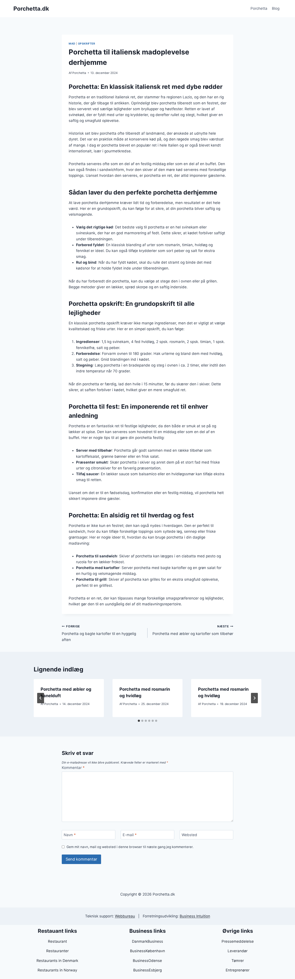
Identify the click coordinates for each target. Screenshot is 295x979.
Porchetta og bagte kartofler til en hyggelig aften (99, 633)
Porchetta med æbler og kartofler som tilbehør (192, 630)
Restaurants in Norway (57, 970)
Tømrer (238, 960)
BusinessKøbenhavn (147, 951)
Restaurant (57, 941)
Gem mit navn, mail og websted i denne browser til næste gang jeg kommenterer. (130, 847)
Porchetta (259, 8)
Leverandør (237, 951)
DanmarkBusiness (147, 941)
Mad (72, 43)
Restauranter (57, 951)
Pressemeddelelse (238, 941)
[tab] (139, 721)
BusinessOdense (147, 960)
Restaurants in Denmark (57, 960)
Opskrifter (86, 43)
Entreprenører (237, 970)
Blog (275, 8)
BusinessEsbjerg (147, 970)
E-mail (130, 835)
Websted (189, 835)
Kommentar (73, 767)
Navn (70, 835)
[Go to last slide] (40, 698)
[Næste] (254, 698)
